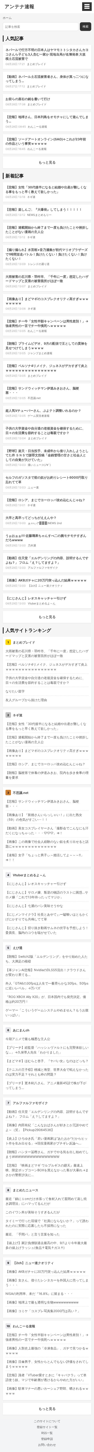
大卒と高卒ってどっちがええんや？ (31, 518)
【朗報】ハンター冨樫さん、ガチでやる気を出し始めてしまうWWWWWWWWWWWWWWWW (47, 1154)
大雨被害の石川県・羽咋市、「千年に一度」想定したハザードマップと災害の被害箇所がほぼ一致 (47, 653)
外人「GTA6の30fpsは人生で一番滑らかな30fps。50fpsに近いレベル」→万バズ (46, 985)
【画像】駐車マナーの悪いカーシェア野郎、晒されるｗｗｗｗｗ (47, 1390)
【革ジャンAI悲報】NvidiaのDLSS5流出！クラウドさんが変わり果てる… (45, 972)
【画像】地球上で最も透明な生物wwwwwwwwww (41, 1302)
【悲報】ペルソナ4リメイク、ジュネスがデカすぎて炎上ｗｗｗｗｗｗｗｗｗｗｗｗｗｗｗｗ (46, 666)
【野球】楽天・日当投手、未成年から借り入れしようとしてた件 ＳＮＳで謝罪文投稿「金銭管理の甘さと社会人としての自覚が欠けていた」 (47, 455)
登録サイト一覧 (47, 1427)
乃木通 (32, 545)
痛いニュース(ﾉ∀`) (39, 465)
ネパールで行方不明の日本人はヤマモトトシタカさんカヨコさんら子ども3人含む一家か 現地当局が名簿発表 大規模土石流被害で (47, 54)
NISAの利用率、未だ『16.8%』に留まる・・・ (39, 1293)
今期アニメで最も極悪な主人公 (27, 1039)
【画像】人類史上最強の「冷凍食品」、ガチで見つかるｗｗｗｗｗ (47, 1350)
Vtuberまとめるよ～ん (41, 603)
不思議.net (34, 398)
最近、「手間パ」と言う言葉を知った (32, 1234)
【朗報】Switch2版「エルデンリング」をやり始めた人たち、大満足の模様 (46, 959)
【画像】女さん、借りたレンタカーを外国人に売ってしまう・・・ (47, 1282)
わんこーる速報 (37, 126)
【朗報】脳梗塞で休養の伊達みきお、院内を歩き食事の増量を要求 (47, 775)
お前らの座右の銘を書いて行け (27, 99)
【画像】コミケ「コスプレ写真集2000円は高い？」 (43, 1311)
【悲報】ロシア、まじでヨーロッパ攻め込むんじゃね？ (45, 500)
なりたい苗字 (15, 691)
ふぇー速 (33, 487)
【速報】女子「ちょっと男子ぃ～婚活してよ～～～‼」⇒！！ (44, 857)
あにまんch (21, 1030)
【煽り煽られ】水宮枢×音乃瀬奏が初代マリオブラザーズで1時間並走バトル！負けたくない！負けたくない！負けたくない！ (46, 254)
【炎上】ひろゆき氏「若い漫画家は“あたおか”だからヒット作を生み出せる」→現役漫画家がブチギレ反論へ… (46, 1140)
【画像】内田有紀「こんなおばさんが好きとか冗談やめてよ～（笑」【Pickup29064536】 (47, 1127)
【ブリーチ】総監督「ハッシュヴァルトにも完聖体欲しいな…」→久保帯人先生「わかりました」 (47, 1049)
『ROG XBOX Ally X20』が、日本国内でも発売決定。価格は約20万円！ (45, 999)
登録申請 (47, 1439)
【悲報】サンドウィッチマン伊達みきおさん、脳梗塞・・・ (42, 803)
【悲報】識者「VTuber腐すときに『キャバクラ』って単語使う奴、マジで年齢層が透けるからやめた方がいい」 (45, 1377)
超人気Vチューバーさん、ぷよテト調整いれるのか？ (43, 410)
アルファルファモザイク (43, 567)
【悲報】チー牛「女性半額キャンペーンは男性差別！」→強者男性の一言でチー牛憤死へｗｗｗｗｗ (46, 1337)
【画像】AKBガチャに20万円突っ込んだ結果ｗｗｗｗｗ (46, 580)
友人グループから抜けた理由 (26, 700)
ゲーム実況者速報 (39, 415)
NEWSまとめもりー (39, 215)
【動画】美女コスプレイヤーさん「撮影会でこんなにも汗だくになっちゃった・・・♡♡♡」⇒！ (47, 830)
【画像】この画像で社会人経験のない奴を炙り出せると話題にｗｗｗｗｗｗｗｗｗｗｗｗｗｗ (47, 844)
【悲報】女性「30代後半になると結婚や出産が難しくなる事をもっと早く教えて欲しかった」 (45, 726)
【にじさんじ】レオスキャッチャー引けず (35, 598)
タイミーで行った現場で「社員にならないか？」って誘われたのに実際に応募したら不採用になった (47, 1223)
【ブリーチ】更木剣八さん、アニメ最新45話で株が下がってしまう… (45, 1085)
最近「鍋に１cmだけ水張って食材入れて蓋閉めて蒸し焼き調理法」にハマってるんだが (46, 1201)
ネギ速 (31, 197)
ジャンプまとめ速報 (40, 353)
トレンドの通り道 (39, 264)
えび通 (17, 948)
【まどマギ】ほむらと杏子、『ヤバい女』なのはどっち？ (47, 1061)
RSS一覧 (47, 1433)
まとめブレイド (36, 64)
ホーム (7, 18)
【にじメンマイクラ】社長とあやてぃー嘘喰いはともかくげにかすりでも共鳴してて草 (47, 916)
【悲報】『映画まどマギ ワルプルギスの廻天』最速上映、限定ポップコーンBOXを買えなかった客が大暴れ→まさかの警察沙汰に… (47, 1170)
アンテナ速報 (19, 6)
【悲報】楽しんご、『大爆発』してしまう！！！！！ (43, 209)
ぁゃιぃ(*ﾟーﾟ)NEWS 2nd (45, 523)
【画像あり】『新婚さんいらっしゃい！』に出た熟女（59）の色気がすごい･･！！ (43, 817)
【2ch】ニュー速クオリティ (45, 585)
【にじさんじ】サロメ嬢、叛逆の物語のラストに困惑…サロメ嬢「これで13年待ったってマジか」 (46, 894)
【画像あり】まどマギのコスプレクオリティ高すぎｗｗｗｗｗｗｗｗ (47, 753)
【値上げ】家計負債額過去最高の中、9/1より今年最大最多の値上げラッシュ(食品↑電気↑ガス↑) (46, 1245)
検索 (86, 26)
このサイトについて (47, 1421)
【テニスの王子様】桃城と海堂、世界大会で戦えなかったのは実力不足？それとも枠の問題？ (47, 1072)
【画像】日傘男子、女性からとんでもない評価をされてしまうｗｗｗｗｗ (47, 1364)
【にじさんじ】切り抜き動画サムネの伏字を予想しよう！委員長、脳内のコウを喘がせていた (47, 930)
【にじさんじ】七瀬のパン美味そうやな (34, 906)
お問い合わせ (47, 1445)
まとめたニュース (25, 1190)
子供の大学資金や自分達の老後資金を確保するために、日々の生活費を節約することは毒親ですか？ (45, 680)
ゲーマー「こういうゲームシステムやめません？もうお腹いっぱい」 (47, 1012)
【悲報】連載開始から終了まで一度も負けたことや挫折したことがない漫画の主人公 (47, 739)
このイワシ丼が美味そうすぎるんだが (32, 1212)
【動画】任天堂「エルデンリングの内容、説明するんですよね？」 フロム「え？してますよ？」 (47, 1114)
